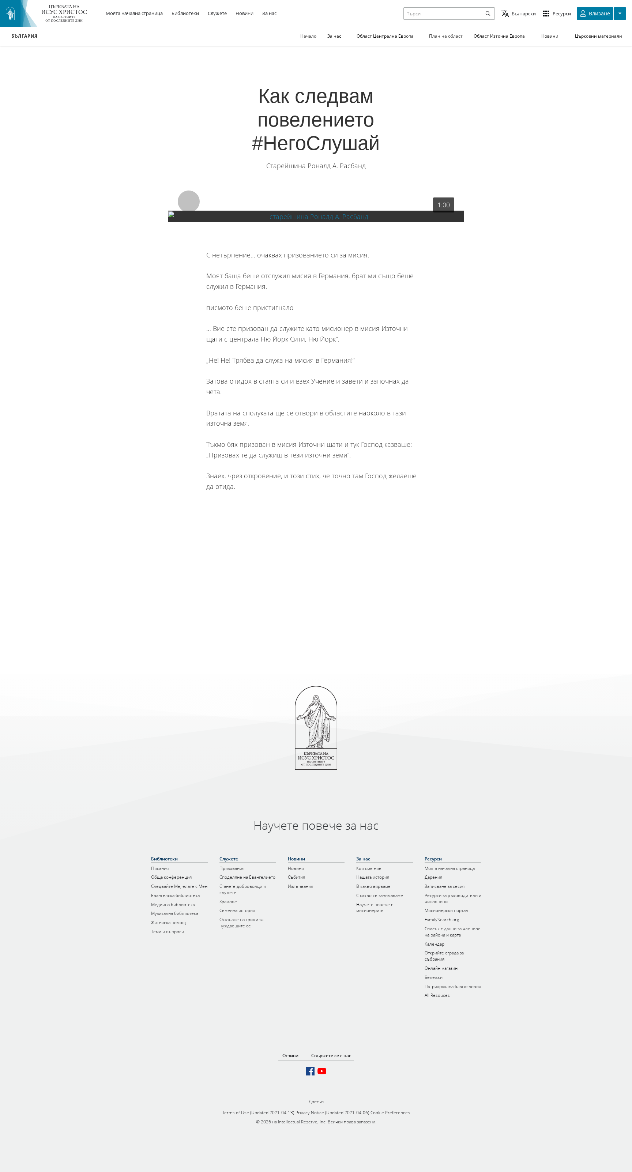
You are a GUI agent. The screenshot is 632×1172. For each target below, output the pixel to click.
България (24, 36)
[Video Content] (316, 216)
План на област (446, 36)
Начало (308, 36)
